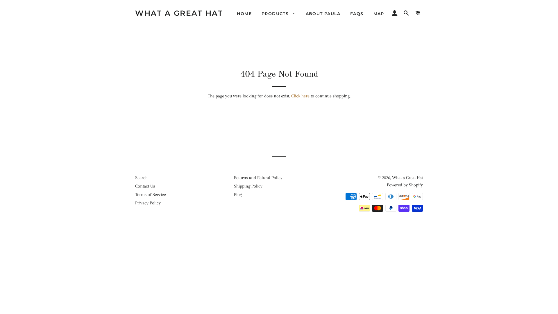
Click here (300, 96)
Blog (238, 194)
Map (378, 13)
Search (141, 177)
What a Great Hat (179, 13)
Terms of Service (150, 194)
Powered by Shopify (405, 185)
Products (276, 13)
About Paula (323, 13)
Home (244, 13)
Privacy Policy (148, 203)
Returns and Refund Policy (258, 177)
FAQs (357, 13)
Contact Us (145, 186)
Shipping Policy (248, 186)
